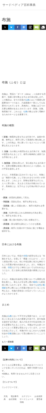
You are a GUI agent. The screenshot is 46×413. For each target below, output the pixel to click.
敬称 (35, 282)
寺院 (25, 256)
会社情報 (13, 399)
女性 (39, 285)
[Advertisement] (23, 55)
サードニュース (26, 399)
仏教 (27, 100)
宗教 (10, 333)
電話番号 (15, 396)
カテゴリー (26, 396)
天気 (6, 396)
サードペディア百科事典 (19, 5)
